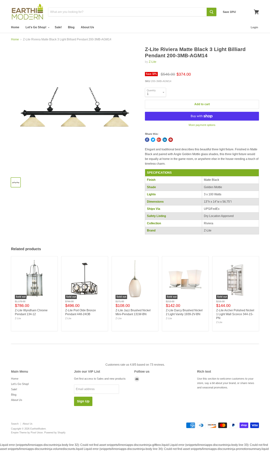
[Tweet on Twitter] (153, 139)
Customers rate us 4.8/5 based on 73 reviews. (135, 364)
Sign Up (83, 401)
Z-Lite (152, 61)
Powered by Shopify (55, 432)
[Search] (211, 12)
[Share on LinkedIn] (165, 139)
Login (254, 27)
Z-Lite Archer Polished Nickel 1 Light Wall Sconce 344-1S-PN (235, 314)
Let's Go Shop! (36, 27)
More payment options (202, 124)
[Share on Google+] (159, 139)
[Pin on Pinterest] (170, 139)
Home (15, 27)
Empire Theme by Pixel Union (27, 432)
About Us (87, 27)
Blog (71, 27)
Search (15, 423)
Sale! (58, 27)
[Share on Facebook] (147, 139)
